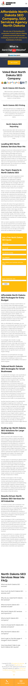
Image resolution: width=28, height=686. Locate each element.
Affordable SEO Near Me (17, 663)
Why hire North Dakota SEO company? (10, 633)
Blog (16, 665)
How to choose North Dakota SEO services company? (12, 626)
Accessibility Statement (15, 670)
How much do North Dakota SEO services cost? (12, 592)
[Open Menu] (26, 3)
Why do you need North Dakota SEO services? (12, 599)
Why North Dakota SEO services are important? (11, 612)
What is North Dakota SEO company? (9, 619)
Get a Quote (14, 62)
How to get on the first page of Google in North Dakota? (11, 639)
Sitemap (20, 665)
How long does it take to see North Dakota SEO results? (10, 646)
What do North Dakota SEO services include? (10, 606)
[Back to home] (8, 3)
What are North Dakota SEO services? (10, 585)
